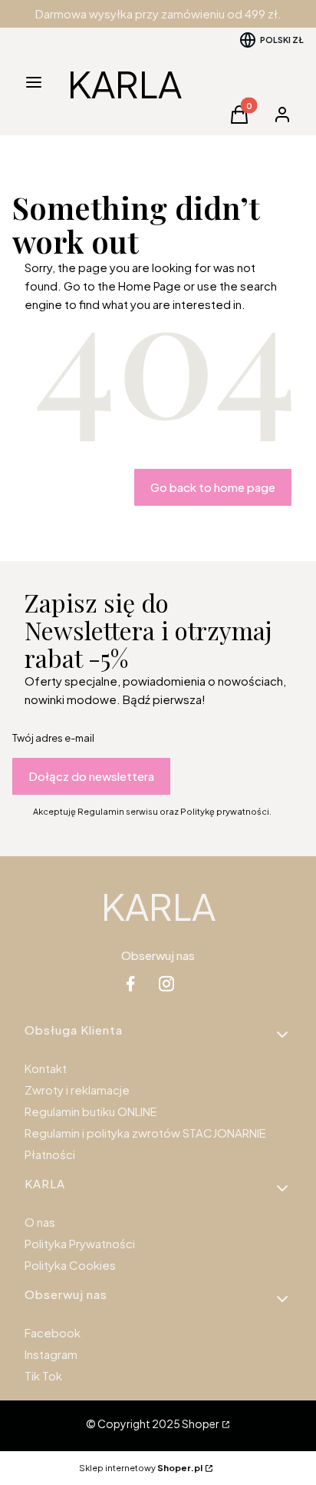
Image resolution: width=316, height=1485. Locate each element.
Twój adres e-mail (53, 738)
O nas (40, 1221)
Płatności (50, 1154)
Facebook (53, 1332)
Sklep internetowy (140, 1468)
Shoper (200, 1423)
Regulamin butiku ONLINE (91, 1111)
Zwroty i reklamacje (77, 1089)
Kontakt (46, 1068)
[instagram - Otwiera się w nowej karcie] (166, 983)
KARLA (124, 83)
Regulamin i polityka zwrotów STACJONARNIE (145, 1132)
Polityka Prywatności (80, 1243)
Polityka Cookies (70, 1264)
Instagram (51, 1354)
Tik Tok (43, 1375)
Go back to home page (212, 487)
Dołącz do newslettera (91, 776)
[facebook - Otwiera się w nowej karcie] (130, 983)
